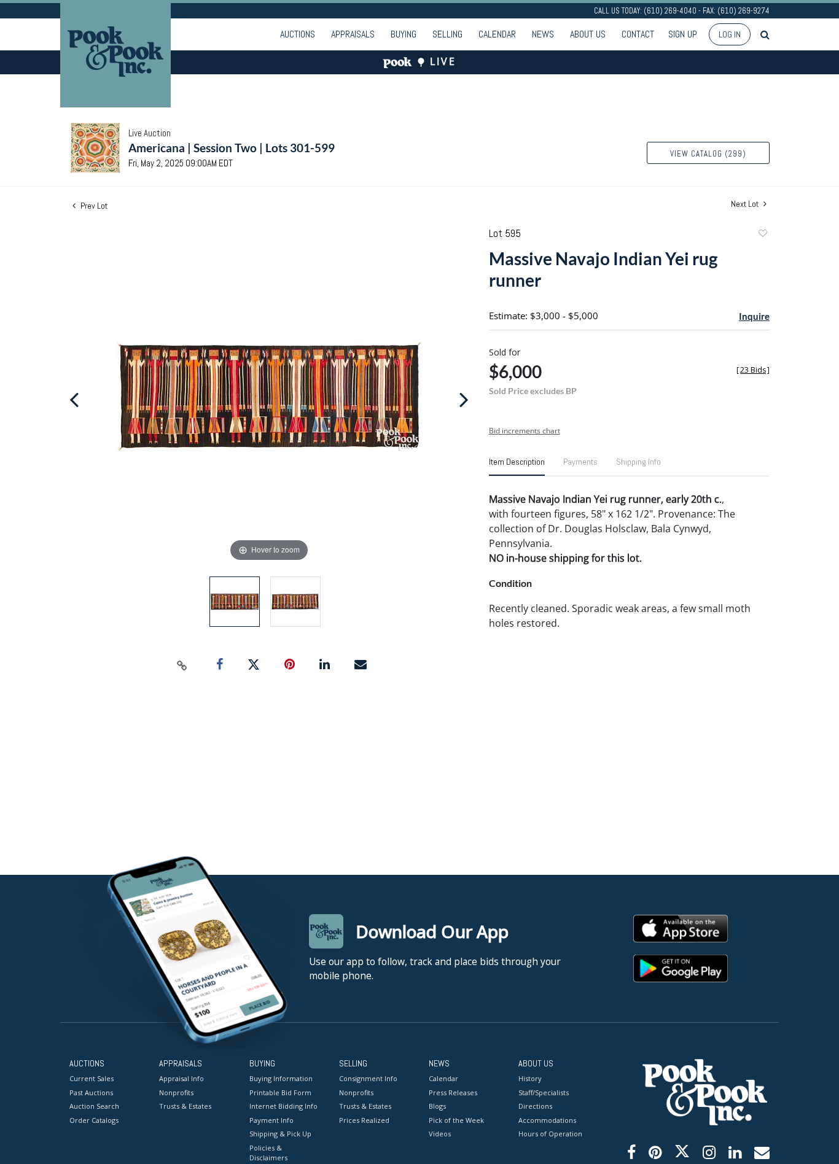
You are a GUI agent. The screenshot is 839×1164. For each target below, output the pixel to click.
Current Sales (91, 1078)
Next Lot (745, 204)
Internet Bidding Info (283, 1106)
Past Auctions (91, 1092)
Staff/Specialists (543, 1092)
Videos (440, 1133)
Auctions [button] (297, 34)
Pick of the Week (456, 1120)
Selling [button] (447, 34)
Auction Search (94, 1106)
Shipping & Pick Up (280, 1133)
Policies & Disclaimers (268, 1153)
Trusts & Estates (185, 1106)
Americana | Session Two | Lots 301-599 (231, 148)
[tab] (517, 466)
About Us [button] (588, 34)
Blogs (437, 1106)
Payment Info (271, 1120)
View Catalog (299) (708, 154)
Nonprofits (176, 1092)
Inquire (754, 316)
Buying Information (281, 1078)
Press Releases (453, 1092)
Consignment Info (368, 1078)
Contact (638, 34)
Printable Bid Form (280, 1092)
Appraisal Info (181, 1078)
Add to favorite (762, 235)
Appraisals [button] (353, 34)
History (530, 1078)
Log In (730, 34)
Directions (535, 1106)
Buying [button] (403, 34)
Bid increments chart (524, 430)
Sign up (682, 34)
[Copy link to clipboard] (182, 665)
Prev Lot (93, 205)
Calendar (497, 34)
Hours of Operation (550, 1133)
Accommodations (547, 1120)
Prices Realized (364, 1120)
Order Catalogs (94, 1120)
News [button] (543, 34)
